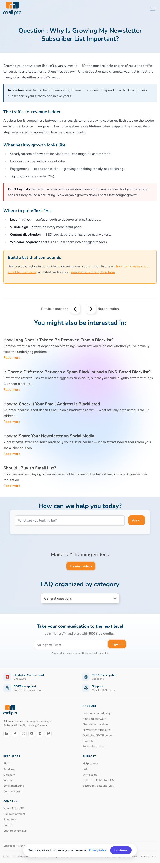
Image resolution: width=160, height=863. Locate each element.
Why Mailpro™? (13, 808)
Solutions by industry (96, 713)
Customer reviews (15, 831)
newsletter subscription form (93, 272)
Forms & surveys (93, 746)
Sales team (10, 819)
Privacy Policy (97, 850)
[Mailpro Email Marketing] (10, 710)
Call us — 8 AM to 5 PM (99, 780)
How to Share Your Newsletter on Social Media (48, 436)
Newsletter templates (97, 730)
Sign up (116, 644)
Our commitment (14, 814)
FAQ (85, 769)
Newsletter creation (95, 724)
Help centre (90, 763)
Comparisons (11, 791)
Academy (9, 769)
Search (136, 520)
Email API (89, 741)
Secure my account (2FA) (98, 786)
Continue (121, 850)
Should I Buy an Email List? (29, 468)
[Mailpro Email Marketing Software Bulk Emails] (12, 8)
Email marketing (13, 786)
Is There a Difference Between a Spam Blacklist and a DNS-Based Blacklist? (77, 372)
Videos (7, 780)
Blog (6, 763)
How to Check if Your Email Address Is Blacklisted (51, 404)
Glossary (9, 775)
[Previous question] (75, 309)
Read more (11, 357)
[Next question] (91, 309)
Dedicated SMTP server (98, 735)
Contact (8, 825)
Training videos (81, 566)
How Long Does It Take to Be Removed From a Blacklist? (58, 340)
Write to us (90, 775)
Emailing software (94, 719)
